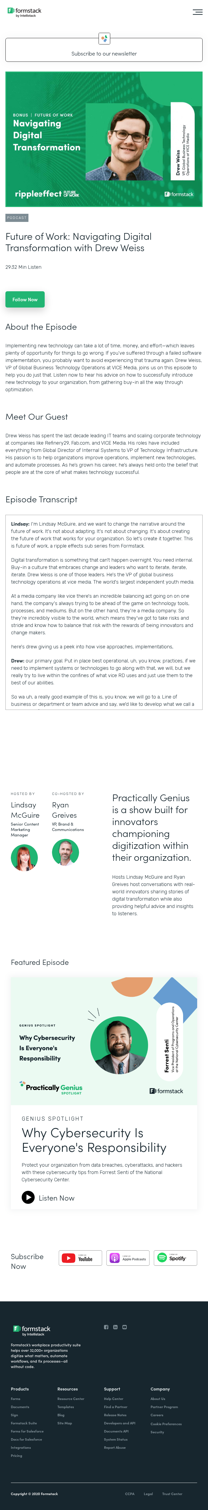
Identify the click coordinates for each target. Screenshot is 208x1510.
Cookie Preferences (166, 1423)
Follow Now (25, 299)
